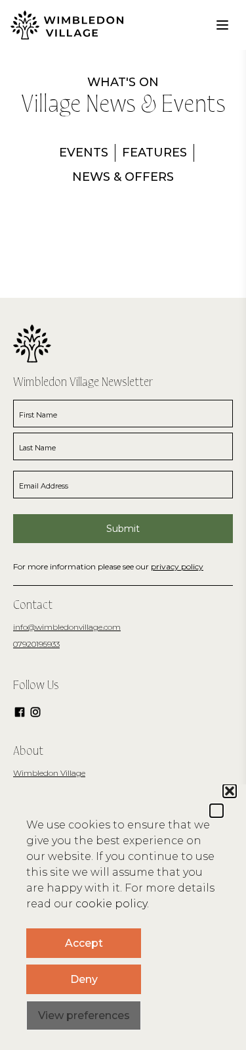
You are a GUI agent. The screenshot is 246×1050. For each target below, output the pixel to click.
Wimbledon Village (49, 773)
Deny (84, 979)
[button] (216, 810)
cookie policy (111, 903)
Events (83, 152)
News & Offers (123, 177)
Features (154, 152)
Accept (84, 943)
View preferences (84, 1015)
